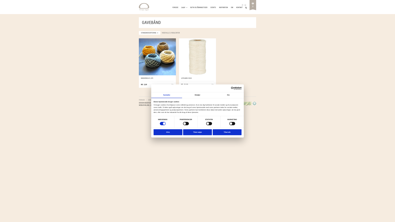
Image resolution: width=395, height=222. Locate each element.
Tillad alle (227, 132)
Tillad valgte (197, 132)
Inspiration (223, 7)
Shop (183, 8)
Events (213, 7)
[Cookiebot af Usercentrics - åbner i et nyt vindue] (233, 88)
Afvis (168, 132)
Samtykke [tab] (166, 95)
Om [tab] (228, 95)
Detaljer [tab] (197, 95)
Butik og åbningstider (198, 7)
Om (232, 7)
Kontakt (239, 7)
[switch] (186, 124)
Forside (175, 7)
